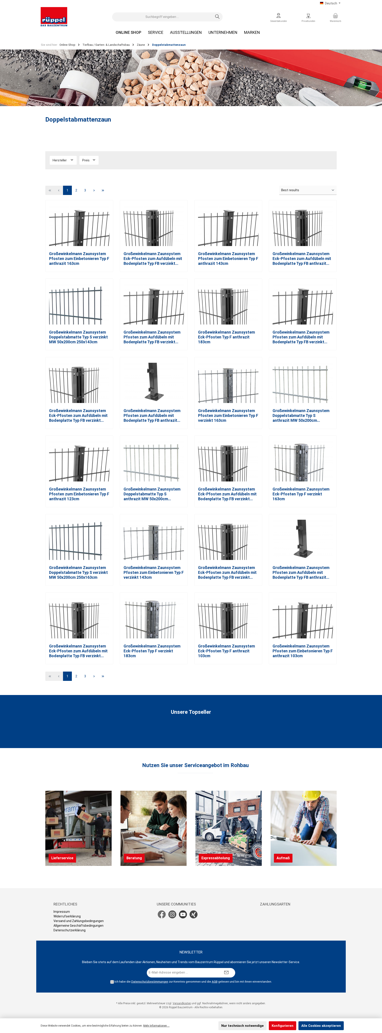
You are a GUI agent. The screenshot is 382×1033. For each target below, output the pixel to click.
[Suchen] (217, 16)
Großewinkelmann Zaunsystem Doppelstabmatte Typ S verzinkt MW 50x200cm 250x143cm (78, 337)
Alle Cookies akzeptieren (321, 1026)
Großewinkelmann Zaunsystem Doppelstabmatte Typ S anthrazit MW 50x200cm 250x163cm (152, 494)
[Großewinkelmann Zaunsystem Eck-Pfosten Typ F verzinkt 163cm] (303, 461)
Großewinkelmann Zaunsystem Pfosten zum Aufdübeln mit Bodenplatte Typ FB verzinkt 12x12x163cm (152, 337)
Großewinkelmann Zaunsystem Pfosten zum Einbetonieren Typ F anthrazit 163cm (79, 258)
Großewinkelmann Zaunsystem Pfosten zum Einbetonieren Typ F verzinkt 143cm (154, 572)
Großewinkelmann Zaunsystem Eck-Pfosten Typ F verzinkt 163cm (301, 494)
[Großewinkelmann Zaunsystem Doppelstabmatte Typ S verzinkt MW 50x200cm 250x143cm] (79, 304)
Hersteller (60, 160)
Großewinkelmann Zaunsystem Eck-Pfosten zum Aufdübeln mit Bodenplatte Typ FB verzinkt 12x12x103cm (153, 258)
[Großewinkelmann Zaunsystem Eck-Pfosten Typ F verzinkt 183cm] (154, 618)
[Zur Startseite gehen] (54, 17)
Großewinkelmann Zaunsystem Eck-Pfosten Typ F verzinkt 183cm (152, 651)
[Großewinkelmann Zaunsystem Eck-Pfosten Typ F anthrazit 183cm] (228, 304)
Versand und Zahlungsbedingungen (78, 921)
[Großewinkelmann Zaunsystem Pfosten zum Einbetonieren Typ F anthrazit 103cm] (303, 618)
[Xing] (194, 914)
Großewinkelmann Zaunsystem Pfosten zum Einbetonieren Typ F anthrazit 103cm (303, 651)
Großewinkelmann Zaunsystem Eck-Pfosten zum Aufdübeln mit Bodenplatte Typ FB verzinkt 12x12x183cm (78, 651)
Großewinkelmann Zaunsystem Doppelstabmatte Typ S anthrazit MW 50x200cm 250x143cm (301, 415)
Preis (86, 160)
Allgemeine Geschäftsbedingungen (78, 925)
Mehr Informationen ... (156, 1025)
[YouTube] (183, 914)
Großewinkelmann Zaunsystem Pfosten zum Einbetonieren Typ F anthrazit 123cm (79, 494)
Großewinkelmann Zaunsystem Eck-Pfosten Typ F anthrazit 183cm (226, 337)
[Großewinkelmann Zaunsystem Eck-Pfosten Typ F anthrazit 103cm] (228, 618)
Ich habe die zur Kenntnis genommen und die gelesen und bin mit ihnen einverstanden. (193, 981)
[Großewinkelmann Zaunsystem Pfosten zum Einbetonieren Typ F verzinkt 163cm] (228, 383)
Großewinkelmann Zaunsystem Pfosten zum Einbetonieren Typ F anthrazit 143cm (228, 258)
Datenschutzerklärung (69, 930)
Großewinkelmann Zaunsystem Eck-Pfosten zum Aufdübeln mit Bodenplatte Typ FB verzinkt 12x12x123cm (78, 415)
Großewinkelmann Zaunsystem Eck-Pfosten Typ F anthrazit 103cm (226, 651)
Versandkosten (182, 1003)
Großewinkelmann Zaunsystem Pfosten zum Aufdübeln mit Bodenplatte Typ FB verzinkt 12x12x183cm (301, 337)
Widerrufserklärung (67, 916)
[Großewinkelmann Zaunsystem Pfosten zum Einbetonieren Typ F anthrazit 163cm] (79, 226)
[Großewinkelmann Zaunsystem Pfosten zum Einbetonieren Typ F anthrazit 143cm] (228, 226)
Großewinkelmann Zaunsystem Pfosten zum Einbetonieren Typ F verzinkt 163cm (228, 415)
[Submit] (226, 973)
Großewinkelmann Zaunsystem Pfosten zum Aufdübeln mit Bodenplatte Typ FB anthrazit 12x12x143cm (152, 415)
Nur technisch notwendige (242, 1026)
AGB (215, 981)
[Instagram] (172, 914)
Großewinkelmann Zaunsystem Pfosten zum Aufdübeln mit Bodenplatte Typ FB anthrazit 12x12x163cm (301, 572)
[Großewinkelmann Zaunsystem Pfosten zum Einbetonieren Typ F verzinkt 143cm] (154, 540)
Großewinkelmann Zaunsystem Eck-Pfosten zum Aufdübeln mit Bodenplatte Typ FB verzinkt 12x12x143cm (227, 572)
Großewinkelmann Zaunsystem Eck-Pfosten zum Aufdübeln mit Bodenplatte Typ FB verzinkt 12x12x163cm (227, 494)
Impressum (61, 911)
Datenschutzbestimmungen (149, 981)
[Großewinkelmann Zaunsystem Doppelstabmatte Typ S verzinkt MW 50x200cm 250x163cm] (79, 540)
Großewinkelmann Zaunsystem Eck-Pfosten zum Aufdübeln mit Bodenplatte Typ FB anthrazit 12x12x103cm (302, 258)
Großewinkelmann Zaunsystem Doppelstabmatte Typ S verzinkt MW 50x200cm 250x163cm (78, 572)
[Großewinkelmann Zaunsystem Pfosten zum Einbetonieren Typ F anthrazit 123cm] (79, 461)
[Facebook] (162, 914)
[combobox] (162, 16)
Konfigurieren (282, 1026)
